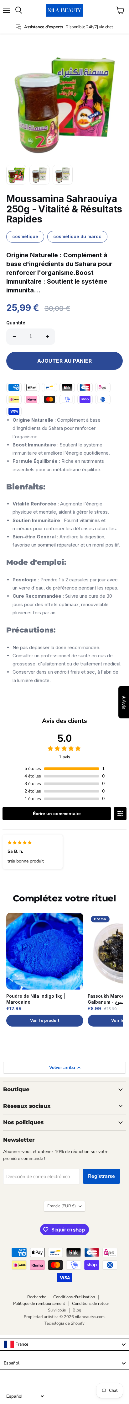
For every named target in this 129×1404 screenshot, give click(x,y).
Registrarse (101, 1176)
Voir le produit (44, 1020)
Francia (61, 1206)
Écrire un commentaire (57, 813)
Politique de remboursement (39, 1303)
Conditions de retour (90, 1303)
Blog (77, 1310)
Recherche (36, 1297)
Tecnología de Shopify (64, 1323)
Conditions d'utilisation (74, 1297)
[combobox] (64, 1344)
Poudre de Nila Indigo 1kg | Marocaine (36, 999)
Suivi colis (57, 1310)
